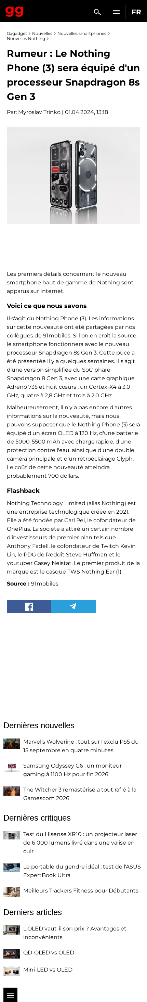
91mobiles (44, 583)
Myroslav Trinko (39, 112)
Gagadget (14, 10)
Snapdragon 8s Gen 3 (68, 352)
